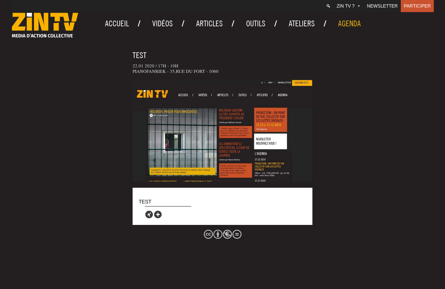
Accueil (117, 23)
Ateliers (302, 23)
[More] (158, 214)
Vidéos (162, 23)
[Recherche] (328, 6)
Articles (209, 23)
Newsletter (382, 5)
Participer (417, 5)
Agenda (349, 23)
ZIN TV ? (345, 5)
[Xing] (149, 214)
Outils (255, 23)
